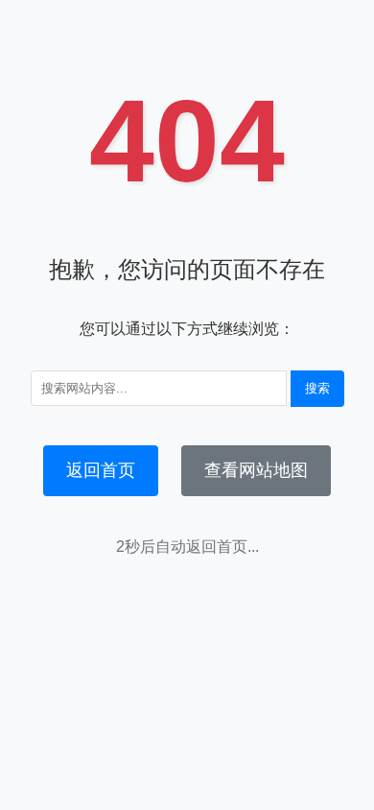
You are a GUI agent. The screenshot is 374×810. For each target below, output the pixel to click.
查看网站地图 (256, 470)
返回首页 (100, 470)
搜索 (317, 388)
